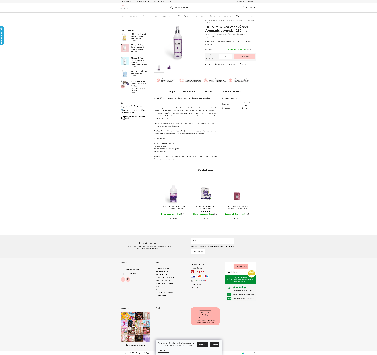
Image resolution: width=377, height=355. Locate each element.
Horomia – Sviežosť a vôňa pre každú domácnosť (134, 117)
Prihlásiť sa (198, 251)
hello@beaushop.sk (133, 269)
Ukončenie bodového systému (132, 106)
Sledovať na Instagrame (137, 345)
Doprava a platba (159, 1)
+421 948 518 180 (133, 274)
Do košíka (245, 57)
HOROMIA (215, 37)
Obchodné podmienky (163, 280)
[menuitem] (130, 16)
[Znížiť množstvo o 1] (220, 56)
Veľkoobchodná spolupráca (165, 292)
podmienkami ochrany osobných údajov (221, 246)
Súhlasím (214, 344)
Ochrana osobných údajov (164, 283)
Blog (157, 289)
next (254, 202)
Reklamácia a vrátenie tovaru (166, 277)
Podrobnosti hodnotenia (236, 34)
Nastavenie (164, 350)
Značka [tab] (231, 91)
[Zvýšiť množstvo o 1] (230, 56)
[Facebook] (123, 279)
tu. (193, 345)
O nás (158, 286)
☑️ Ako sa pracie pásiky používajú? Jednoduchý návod (133, 111)
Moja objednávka (161, 295)
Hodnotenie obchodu (143, 1)
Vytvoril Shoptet (250, 353)
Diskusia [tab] (208, 91)
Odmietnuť (202, 344)
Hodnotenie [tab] (189, 91)
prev (155, 202)
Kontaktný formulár (127, 1)
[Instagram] (128, 279)
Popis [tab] (172, 91)
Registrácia (251, 1)
